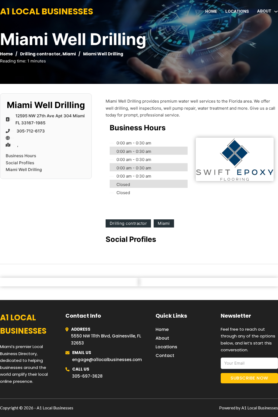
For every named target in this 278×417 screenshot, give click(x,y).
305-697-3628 (87, 376)
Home (211, 11)
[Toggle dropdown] (276, 12)
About (162, 338)
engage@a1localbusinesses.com (107, 359)
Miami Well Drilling (24, 169)
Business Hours (21, 155)
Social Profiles (20, 162)
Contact (165, 355)
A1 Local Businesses (46, 11)
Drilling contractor (40, 54)
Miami (69, 54)
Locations (237, 11)
